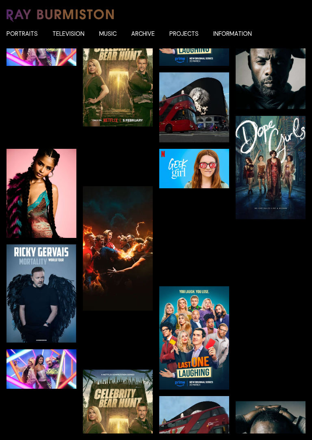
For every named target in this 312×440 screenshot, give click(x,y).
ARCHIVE (143, 33)
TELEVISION (68, 33)
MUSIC (108, 33)
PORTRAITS (22, 33)
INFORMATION (232, 33)
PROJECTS (184, 33)
